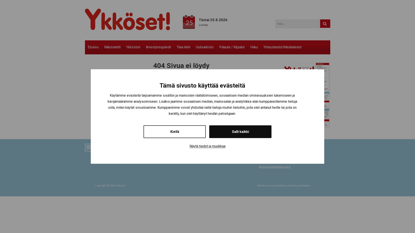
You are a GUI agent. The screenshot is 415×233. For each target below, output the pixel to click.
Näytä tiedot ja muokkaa (207, 146)
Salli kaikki (240, 132)
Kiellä (174, 132)
